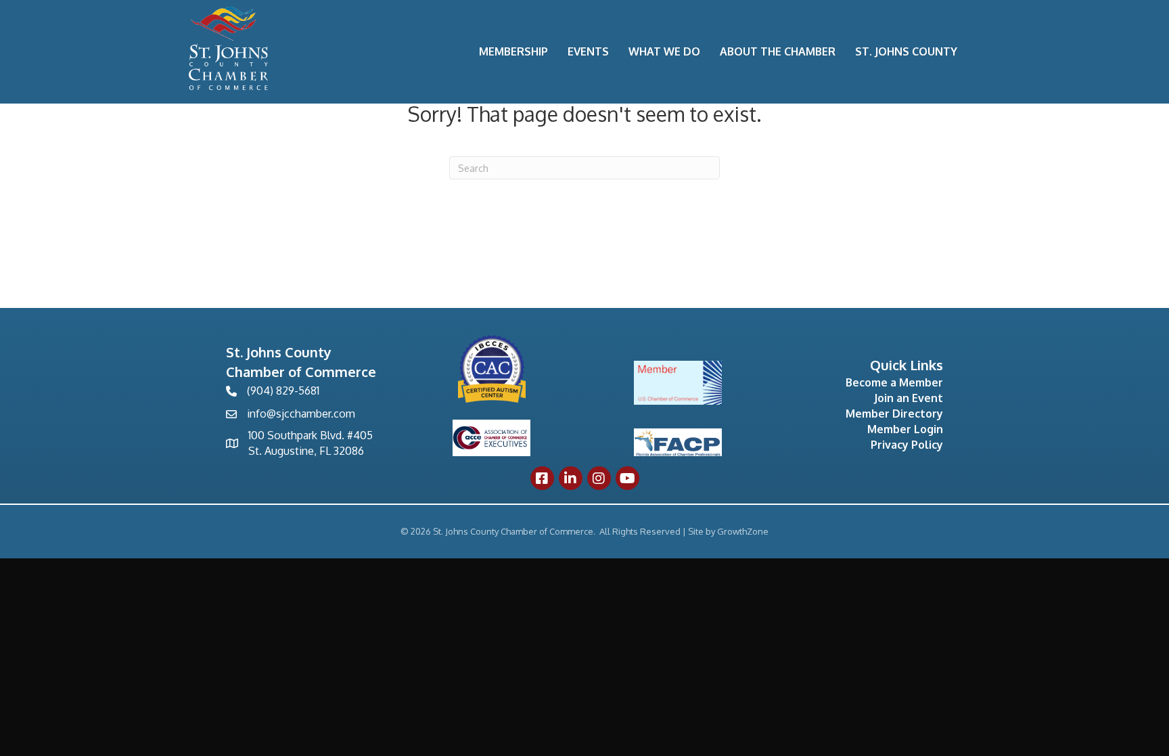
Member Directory (894, 413)
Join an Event (908, 398)
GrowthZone (743, 531)
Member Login (905, 429)
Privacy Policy (907, 444)
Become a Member (894, 382)
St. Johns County (906, 51)
